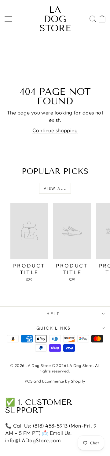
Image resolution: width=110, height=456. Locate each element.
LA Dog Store (55, 19)
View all (55, 188)
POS (29, 381)
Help (53, 313)
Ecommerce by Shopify (64, 381)
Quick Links (53, 328)
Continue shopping (55, 130)
